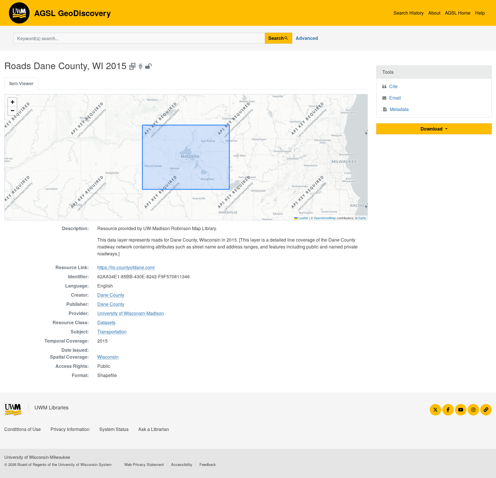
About (434, 12)
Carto (362, 217)
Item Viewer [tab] (21, 83)
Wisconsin (108, 356)
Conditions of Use (22, 429)
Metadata (399, 109)
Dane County (110, 295)
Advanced (307, 38)
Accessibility (181, 464)
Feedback (207, 464)
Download (432, 128)
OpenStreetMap (325, 217)
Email (395, 97)
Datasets (106, 322)
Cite (393, 86)
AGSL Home (457, 12)
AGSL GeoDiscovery (19, 15)
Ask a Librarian (153, 429)
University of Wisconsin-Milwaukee (37, 457)
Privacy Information (70, 429)
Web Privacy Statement (144, 464)
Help (480, 12)
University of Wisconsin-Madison (130, 313)
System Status (114, 429)
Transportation (112, 331)
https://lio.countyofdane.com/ (126, 267)
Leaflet (303, 217)
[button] (12, 102)
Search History (409, 12)
